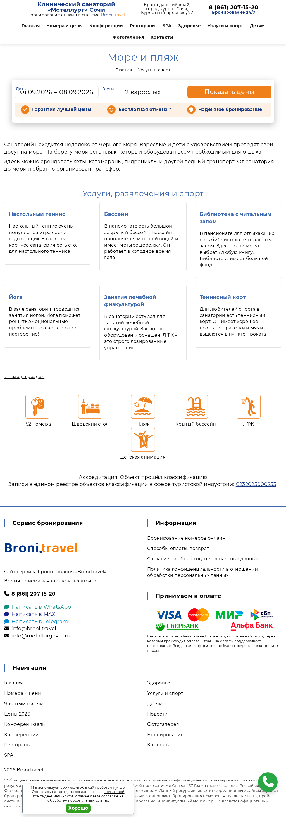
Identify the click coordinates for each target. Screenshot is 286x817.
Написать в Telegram (39, 621)
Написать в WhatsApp (41, 607)
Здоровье (189, 25)
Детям (257, 25)
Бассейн (116, 214)
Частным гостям (24, 703)
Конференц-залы (25, 724)
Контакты (162, 37)
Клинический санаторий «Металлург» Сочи (76, 7)
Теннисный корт (223, 297)
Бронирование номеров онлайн (186, 538)
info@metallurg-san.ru (40, 636)
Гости (108, 88)
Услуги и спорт (225, 25)
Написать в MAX (33, 614)
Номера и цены (64, 25)
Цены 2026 (17, 714)
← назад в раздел (24, 376)
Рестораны (143, 25)
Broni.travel (30, 770)
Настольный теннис (37, 214)
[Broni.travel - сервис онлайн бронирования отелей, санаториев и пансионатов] (41, 548)
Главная (31, 25)
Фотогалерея (128, 37)
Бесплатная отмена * (144, 109)
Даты (21, 88)
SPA (167, 25)
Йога (15, 297)
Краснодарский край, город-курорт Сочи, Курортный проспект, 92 (167, 9)
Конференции (106, 25)
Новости (157, 714)
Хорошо (78, 808)
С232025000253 (256, 484)
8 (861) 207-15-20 (233, 7)
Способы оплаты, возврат (178, 548)
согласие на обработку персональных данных (85, 798)
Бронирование (165, 734)
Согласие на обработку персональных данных (202, 558)
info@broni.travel (33, 628)
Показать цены (229, 92)
